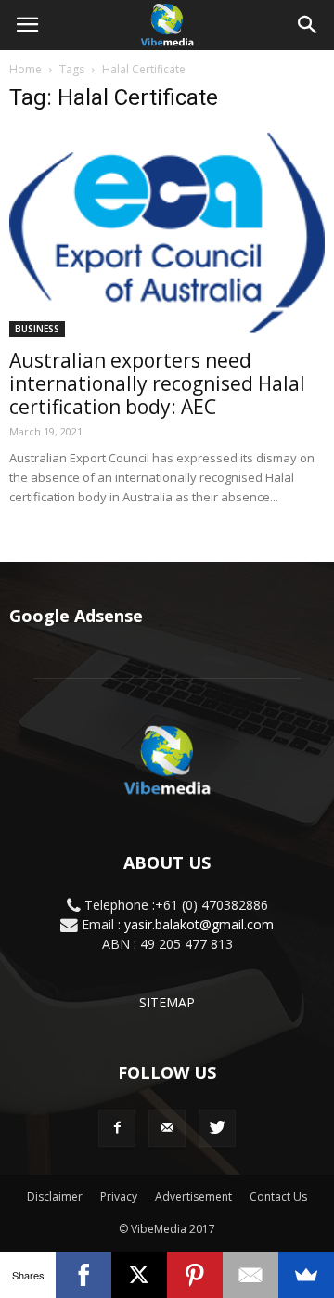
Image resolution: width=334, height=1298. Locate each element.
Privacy (118, 1196)
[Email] (250, 1275)
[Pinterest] (195, 1275)
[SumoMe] (306, 1275)
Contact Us (278, 1196)
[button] (308, 25)
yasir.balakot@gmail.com (199, 924)
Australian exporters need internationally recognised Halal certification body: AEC (157, 383)
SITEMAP (167, 1002)
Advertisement (193, 1196)
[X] (139, 1275)
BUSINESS (37, 328)
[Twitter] (217, 1128)
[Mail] (167, 1128)
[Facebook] (116, 1128)
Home (25, 69)
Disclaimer (55, 1196)
